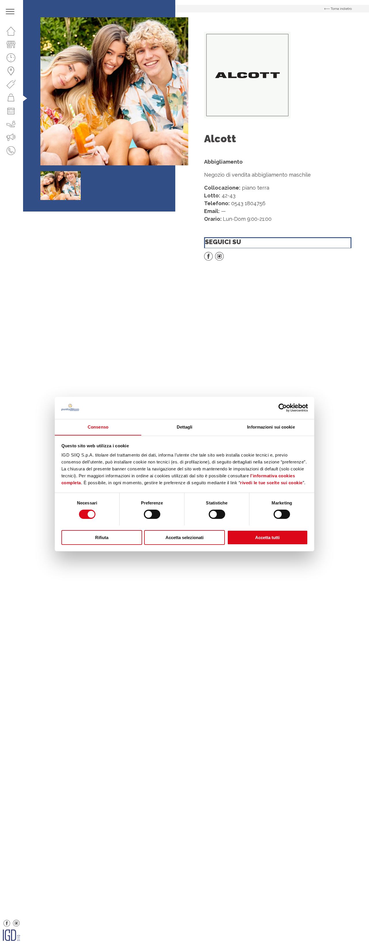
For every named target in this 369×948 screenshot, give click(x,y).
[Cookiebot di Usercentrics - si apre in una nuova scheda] (282, 407)
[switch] (152, 514)
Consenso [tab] (98, 426)
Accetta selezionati (184, 537)
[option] (114, 91)
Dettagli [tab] (185, 426)
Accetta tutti (267, 537)
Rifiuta (101, 537)
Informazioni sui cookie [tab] (271, 426)
